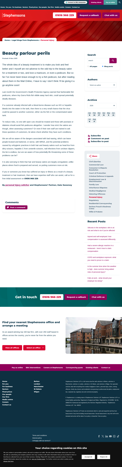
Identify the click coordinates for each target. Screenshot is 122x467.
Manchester (38, 386)
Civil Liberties (95, 162)
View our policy (102, 416)
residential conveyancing (91, 389)
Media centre (59, 7)
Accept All (88, 457)
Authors (92, 79)
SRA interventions (33, 368)
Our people (43, 7)
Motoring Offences (97, 194)
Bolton (36, 381)
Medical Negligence (97, 191)
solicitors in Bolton (102, 381)
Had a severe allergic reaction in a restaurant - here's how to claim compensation (100, 248)
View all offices (12, 348)
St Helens (38, 389)
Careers (68, 7)
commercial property (92, 392)
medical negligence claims (92, 386)
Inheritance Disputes (98, 188)
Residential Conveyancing (100, 203)
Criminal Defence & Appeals (101, 176)
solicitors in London (78, 384)
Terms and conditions (39, 435)
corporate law (71, 392)
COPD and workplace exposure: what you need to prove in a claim (101, 258)
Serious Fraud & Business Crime (100, 208)
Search (91, 54)
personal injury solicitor (17, 185)
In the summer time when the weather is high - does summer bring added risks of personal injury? (101, 269)
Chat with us (111, 15)
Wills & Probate (95, 212)
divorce (79, 389)
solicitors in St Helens (90, 384)
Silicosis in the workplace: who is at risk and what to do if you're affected (101, 229)
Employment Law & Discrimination (97, 180)
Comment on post (100, 138)
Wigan (36, 392)
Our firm (51, 7)
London (37, 384)
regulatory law (80, 392)
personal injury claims (106, 386)
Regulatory (94, 200)
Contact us (76, 7)
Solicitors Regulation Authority (98, 402)
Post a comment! (17, 207)
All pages (93, 66)
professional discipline (106, 389)
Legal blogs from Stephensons (25, 40)
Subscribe (96, 135)
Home (2, 7)
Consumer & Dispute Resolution (98, 169)
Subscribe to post (100, 141)
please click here (8, 461)
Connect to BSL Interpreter (77, 2)
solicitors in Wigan (104, 384)
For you (8, 7)
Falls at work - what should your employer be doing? (99, 279)
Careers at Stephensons (53, 368)
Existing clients (96, 2)
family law (74, 389)
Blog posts (108, 66)
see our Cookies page (38, 459)
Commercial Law (96, 165)
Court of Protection (97, 173)
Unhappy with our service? (41, 440)
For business (17, 7)
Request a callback (89, 15)
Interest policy (37, 438)
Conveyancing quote (74, 368)
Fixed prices (33, 7)
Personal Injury (47, 40)
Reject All (103, 457)
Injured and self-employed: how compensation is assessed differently (101, 238)
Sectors (25, 7)
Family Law (94, 184)
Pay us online (110, 2)
